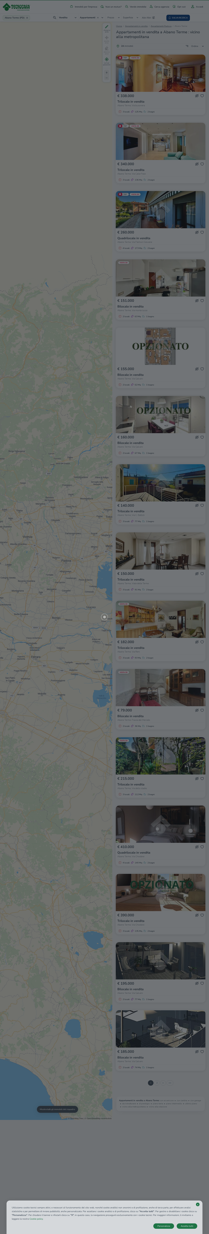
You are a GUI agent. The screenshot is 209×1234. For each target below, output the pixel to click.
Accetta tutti (187, 1226)
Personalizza (163, 1226)
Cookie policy (36, 1218)
